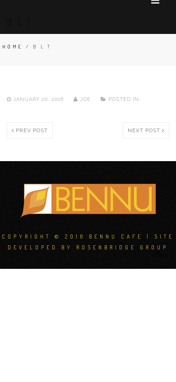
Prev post (31, 130)
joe (85, 99)
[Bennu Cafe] (88, 200)
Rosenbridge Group (122, 247)
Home (12, 46)
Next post (145, 130)
